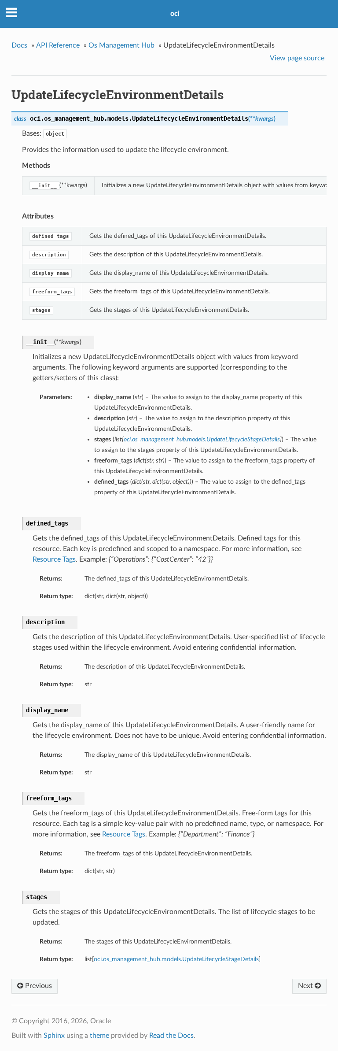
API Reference (58, 45)
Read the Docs (171, 1035)
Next (306, 985)
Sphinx (54, 1035)
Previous (37, 985)
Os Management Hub (121, 45)
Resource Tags (54, 559)
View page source (297, 58)
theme (99, 1035)
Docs (19, 45)
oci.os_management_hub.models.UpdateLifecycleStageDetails (176, 959)
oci (175, 13)
